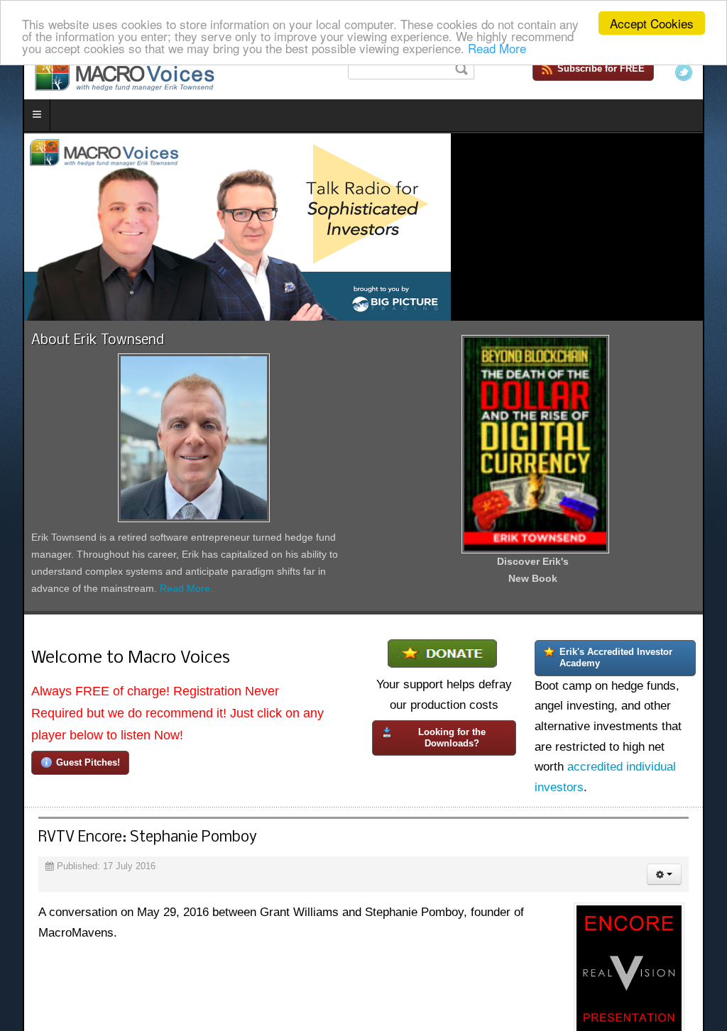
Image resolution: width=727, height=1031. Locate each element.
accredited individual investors (626, 782)
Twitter (706, 72)
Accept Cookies (652, 23)
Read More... (113, 602)
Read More (497, 48)
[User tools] (686, 872)
